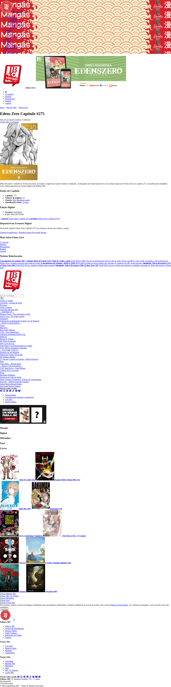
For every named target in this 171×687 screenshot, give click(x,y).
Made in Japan (11, 648)
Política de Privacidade (119, 605)
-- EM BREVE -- (7, 312)
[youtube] (4, 391)
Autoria (8, 103)
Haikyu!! (3, 337)
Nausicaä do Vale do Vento (10, 377)
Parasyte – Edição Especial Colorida (14, 382)
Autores (8, 637)
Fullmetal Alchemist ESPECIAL (13, 334)
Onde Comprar (6, 307)
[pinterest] (7, 391)
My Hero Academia (8, 341)
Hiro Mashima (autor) (21, 200)
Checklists (9, 661)
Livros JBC (9, 672)
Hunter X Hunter (7, 339)
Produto (8, 101)
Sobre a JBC (10, 626)
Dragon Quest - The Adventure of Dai (15, 314)
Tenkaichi (4, 319)
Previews (3, 305)
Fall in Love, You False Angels (12, 316)
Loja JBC (9, 399)
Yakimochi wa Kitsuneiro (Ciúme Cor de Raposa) (19, 321)
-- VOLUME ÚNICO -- (9, 350)
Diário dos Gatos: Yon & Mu (11, 355)
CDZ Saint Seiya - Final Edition (12, 368)
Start (7, 668)
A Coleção (9, 94)
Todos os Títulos (6, 301)
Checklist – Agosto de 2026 (11, 303)
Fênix (2, 373)
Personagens (10, 99)
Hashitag (8, 650)
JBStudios (9, 666)
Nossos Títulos (11, 631)
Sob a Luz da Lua (7, 343)
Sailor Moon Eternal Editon (11, 384)
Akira (2, 325)
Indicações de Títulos (13, 635)
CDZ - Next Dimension (9, 332)
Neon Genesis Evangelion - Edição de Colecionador (20, 379)
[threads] (16, 391)
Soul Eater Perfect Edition (10, 386)
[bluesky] (19, 391)
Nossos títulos (10, 395)
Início (2, 107)
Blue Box (4, 328)
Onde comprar (10, 402)
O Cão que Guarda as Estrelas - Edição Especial (19, 359)
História (8, 96)
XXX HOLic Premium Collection (13, 348)
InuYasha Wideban (7, 375)
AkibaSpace (10, 653)
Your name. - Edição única (10, 364)
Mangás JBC (12, 107)
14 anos (25, 202)
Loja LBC (9, 646)
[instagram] (10, 391)
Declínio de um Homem (9, 352)
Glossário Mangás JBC (9, 310)
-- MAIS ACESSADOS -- (10, 323)
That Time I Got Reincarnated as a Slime (16, 346)
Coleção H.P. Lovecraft (9, 370)
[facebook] (1, 391)
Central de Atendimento (14, 628)
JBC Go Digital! (11, 670)
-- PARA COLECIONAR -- (11, 366)
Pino (2, 361)
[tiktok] (13, 391)
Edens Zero (23, 107)
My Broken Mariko (7, 357)
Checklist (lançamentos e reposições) (19, 397)
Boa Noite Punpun (7, 330)
